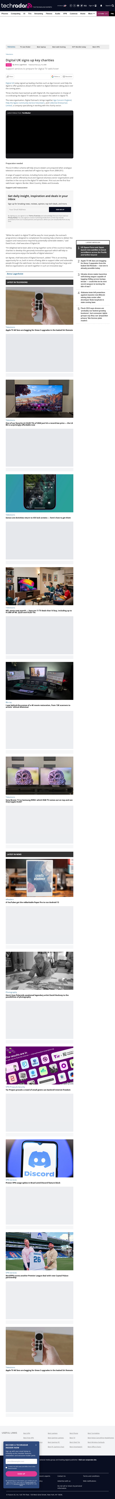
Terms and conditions (91, 1476)
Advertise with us (64, 1481)
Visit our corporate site (87, 1460)
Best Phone (74, 1433)
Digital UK (10, 83)
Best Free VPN (28, 1438)
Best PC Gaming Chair (56, 1447)
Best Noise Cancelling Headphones (101, 1438)
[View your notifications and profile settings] (101, 5)
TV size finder (25, 47)
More (90, 14)
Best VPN (96, 47)
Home (82, 14)
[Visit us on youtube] (78, 5)
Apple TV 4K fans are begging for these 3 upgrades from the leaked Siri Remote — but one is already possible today (94, 264)
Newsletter (68, 76)
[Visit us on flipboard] (81, 5)
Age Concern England (62, 100)
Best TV (72, 1438)
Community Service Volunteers (32, 103)
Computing (15, 14)
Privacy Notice (13, 218)
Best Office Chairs (94, 1447)
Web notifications (89, 1481)
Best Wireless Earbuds (96, 1442)
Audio (57, 14)
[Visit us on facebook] (71, 5)
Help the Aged (12, 103)
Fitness (49, 14)
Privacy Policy (29, 1482)
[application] (39, 134)
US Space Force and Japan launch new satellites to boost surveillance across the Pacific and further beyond (94, 251)
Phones (4, 14)
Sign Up (21, 1474)
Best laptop (41, 47)
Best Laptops (53, 1433)
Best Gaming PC (54, 1442)
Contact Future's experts (41, 1476)
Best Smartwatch (76, 1447)
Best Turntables (94, 1433)
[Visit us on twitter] (74, 5)
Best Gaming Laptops (56, 1438)
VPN (65, 14)
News (9, 65)
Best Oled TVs (75, 1442)
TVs (29, 14)
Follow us (57, 76)
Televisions (9, 54)
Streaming (38, 14)
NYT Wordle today (79, 47)
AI (24, 14)
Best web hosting (59, 47)
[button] (110, 5)
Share (11, 76)
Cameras (73, 14)
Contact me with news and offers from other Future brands (21, 1467)
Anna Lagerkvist (21, 65)
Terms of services (35, 216)
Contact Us (62, 1476)
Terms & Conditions (19, 1484)
